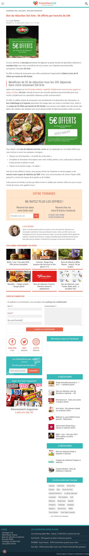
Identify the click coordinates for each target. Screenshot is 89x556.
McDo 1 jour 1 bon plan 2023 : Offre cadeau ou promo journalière (67, 436)
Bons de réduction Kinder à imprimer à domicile (66, 452)
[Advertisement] (61, 42)
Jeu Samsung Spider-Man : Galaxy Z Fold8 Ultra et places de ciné (55, 534)
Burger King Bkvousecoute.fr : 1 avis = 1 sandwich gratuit (67, 383)
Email (10, 313)
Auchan (51, 486)
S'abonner (33, 371)
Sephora (52, 508)
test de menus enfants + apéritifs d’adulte (41, 89)
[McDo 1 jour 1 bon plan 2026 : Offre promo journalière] (18, 259)
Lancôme (52, 497)
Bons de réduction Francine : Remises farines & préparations (44, 286)
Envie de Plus (67, 489)
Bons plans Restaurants (34, 11)
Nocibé (70, 501)
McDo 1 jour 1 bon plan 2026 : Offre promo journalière (18, 263)
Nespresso (61, 501)
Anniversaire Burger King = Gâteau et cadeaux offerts (66, 427)
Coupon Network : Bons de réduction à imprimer (66, 470)
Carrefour (60, 486)
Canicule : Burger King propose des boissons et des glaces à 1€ (44, 264)
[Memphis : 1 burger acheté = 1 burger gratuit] (18, 281)
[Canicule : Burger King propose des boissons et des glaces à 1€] (44, 259)
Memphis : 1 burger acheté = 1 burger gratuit (18, 285)
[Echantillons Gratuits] (44, 5)
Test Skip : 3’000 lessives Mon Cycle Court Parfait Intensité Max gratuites (58, 547)
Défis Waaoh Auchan (9, 535)
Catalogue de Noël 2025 (11, 541)
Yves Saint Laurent (68, 512)
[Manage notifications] (4, 551)
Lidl (71, 497)
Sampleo (70, 505)
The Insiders (63, 497)
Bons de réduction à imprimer (13, 537)
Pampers (52, 505)
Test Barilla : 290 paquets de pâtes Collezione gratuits (51, 538)
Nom (9, 306)
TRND (70, 508)
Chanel (51, 489)
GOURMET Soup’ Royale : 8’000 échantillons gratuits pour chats (54, 542)
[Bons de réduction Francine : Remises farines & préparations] (44, 281)
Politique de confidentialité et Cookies (78, 554)
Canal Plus (71, 486)
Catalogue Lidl (7, 533)
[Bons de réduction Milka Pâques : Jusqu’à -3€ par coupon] (70, 259)
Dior (58, 489)
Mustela (52, 501)
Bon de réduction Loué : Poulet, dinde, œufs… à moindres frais (70, 286)
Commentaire (50, 306)
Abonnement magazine (24, 410)
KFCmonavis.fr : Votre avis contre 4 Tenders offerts (68, 401)
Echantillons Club (11, 11)
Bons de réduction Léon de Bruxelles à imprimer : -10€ (66, 392)
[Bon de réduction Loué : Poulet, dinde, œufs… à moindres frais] (70, 281)
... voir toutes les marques (58, 516)
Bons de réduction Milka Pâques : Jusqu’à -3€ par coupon (70, 264)
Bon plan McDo (7, 539)
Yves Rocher (53, 512)
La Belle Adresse (70, 493)
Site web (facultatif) (15, 320)
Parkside (61, 505)
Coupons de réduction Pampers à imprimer (68, 461)
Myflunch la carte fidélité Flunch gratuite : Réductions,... (68, 418)
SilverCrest (62, 508)
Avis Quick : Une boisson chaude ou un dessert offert (68, 409)
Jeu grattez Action (9, 544)
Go (36, 216)
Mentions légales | (62, 554)
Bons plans (22, 11)
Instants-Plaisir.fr (55, 493)
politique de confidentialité (56, 302)
